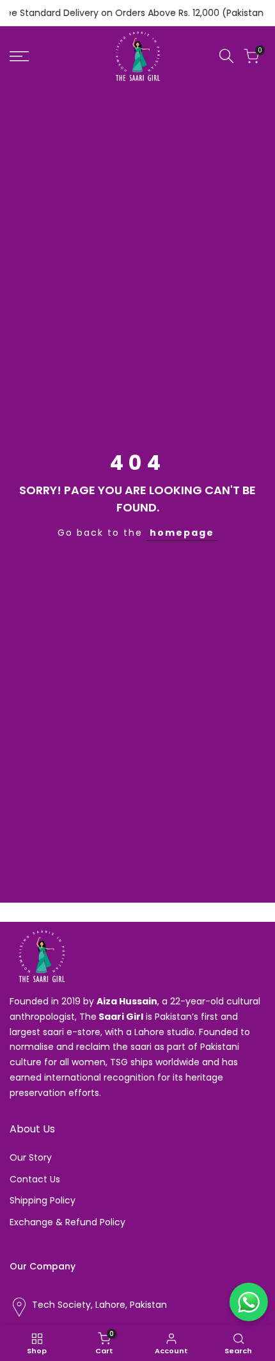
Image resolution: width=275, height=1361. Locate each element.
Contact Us (35, 1179)
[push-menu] (19, 56)
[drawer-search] (226, 56)
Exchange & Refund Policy (67, 1222)
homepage (182, 532)
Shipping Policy (42, 1200)
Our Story (31, 1157)
